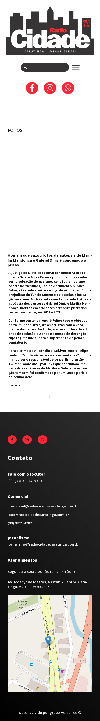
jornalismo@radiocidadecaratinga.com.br (44, 544)
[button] (48, 641)
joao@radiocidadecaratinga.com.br (38, 514)
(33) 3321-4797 (20, 523)
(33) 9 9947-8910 (28, 480)
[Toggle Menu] (76, 67)
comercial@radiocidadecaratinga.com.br (43, 506)
